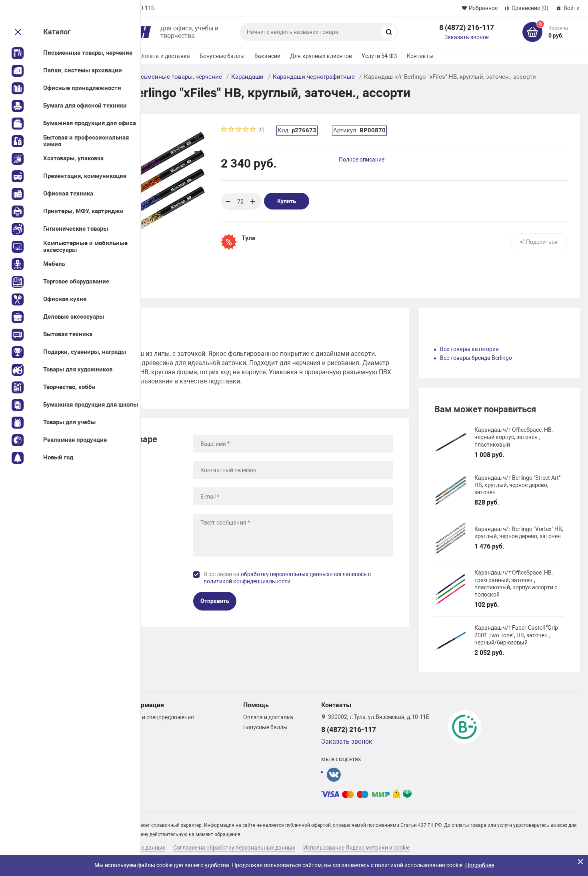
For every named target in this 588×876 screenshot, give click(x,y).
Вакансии (267, 56)
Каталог (57, 32)
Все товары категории (469, 349)
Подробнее (479, 865)
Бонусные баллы (222, 56)
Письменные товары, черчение (177, 76)
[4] (246, 130)
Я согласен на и (287, 578)
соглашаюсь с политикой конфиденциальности (287, 578)
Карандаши (247, 76)
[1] (224, 130)
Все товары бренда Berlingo (476, 358)
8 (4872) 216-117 (466, 27)
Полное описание (361, 159)
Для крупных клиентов (321, 56)
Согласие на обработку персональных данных (234, 847)
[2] (231, 130)
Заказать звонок (466, 37)
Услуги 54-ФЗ (379, 56)
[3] (238, 130)
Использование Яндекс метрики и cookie (356, 847)
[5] (253, 130)
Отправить (214, 601)
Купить (286, 201)
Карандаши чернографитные (314, 76)
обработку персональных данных (285, 574)
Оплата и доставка (164, 56)
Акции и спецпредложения (159, 717)
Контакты (420, 56)
